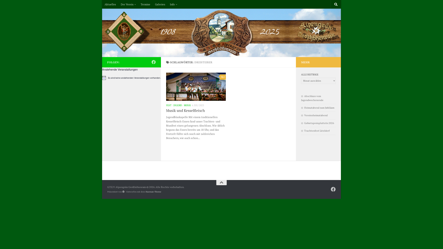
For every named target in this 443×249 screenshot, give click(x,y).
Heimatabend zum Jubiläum (319, 107)
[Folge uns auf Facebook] (154, 62)
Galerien (160, 4)
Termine (145, 4)
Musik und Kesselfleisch (185, 110)
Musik (187, 105)
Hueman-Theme (153, 191)
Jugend (177, 105)
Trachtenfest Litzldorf (317, 130)
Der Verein (127, 4)
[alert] (131, 78)
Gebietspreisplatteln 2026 (319, 123)
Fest (168, 105)
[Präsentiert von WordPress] (123, 192)
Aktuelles (110, 4)
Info (172, 4)
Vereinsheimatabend (316, 115)
